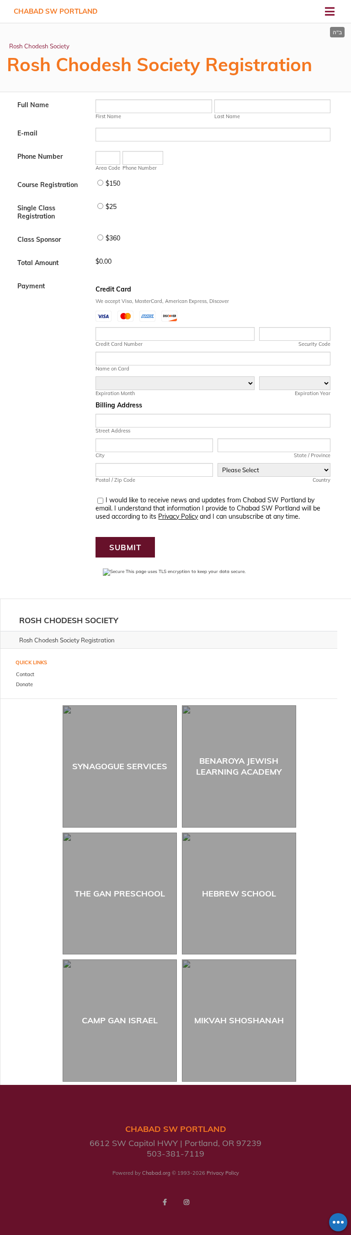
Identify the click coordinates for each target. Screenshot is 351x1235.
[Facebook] (164, 1202)
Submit (125, 547)
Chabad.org (156, 1173)
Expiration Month (115, 393)
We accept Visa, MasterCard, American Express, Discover (162, 301)
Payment (31, 286)
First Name (108, 116)
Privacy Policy (178, 516)
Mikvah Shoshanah (239, 1020)
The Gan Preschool (119, 893)
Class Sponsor (39, 239)
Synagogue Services (119, 766)
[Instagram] (186, 1202)
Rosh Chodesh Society (39, 46)
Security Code (314, 344)
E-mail (27, 133)
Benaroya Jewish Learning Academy (239, 766)
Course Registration (47, 185)
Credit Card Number (119, 344)
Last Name (227, 116)
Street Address (113, 430)
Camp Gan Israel (120, 1020)
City (100, 455)
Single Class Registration (36, 212)
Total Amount (37, 263)
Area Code (108, 168)
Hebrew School (239, 893)
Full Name (33, 105)
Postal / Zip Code (115, 480)
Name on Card (112, 368)
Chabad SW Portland (55, 11)
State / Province (312, 455)
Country (321, 480)
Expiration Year (312, 393)
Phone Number (40, 156)
